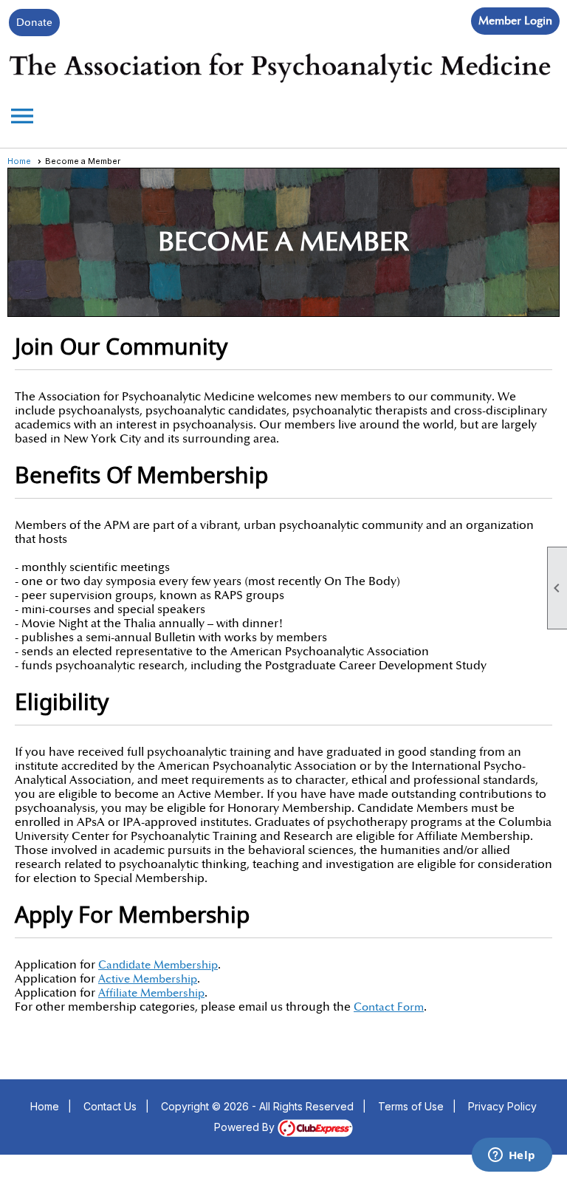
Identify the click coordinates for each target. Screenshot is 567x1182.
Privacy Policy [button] (502, 1106)
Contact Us (110, 1106)
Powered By (246, 1127)
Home (19, 161)
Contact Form (389, 1007)
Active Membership (147, 979)
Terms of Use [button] (411, 1106)
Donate (34, 22)
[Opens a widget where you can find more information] (511, 1156)
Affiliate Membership (151, 993)
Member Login (515, 21)
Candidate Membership (158, 965)
